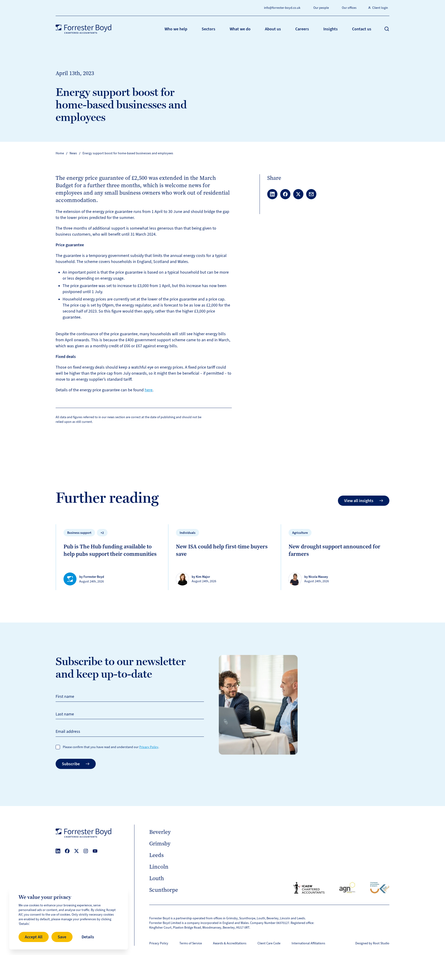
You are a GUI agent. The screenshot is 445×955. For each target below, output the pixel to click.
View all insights (358, 500)
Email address (68, 731)
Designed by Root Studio (372, 943)
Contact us (361, 29)
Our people (321, 8)
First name (65, 696)
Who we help (176, 29)
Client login (380, 8)
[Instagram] (85, 851)
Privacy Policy (148, 747)
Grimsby (159, 843)
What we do (240, 29)
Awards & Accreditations (229, 943)
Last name (65, 714)
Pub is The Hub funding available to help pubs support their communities (110, 550)
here (149, 389)
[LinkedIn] (58, 851)
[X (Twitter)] (76, 851)
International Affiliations (308, 943)
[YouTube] (95, 851)
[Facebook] (67, 851)
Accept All (33, 936)
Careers (302, 29)
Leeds (156, 855)
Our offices (349, 8)
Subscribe (71, 763)
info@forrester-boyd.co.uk (282, 8)
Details (88, 936)
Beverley (160, 832)
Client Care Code (268, 943)
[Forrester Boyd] (83, 29)
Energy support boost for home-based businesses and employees (128, 153)
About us (273, 29)
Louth (156, 878)
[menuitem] (176, 29)
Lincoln (158, 866)
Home (60, 153)
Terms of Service (190, 943)
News (73, 153)
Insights (330, 29)
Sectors (208, 29)
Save (62, 936)
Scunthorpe (163, 890)
